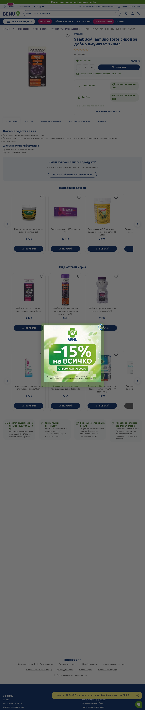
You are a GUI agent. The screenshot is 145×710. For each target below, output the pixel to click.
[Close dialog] (100, 327)
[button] (72, 353)
